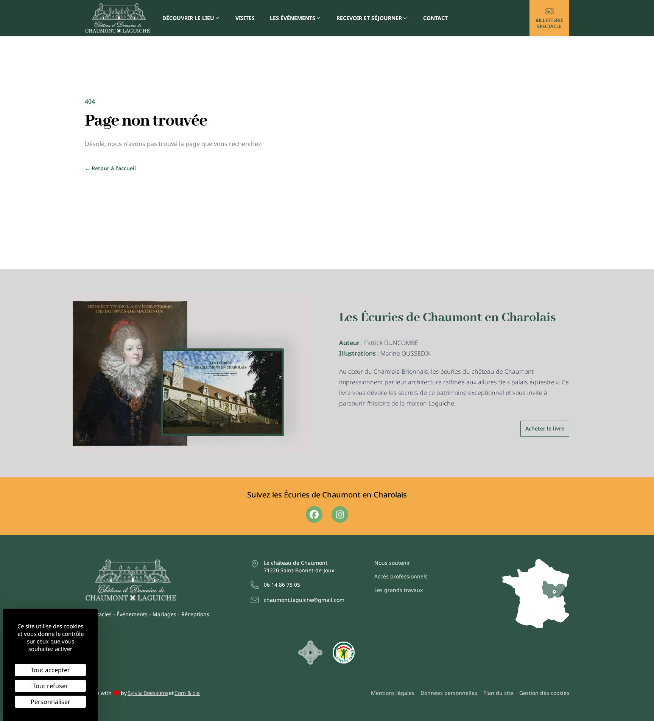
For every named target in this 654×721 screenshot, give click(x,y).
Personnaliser (50, 702)
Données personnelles (448, 692)
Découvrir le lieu (188, 18)
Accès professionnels (401, 576)
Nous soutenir (392, 562)
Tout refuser (50, 686)
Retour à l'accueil (110, 168)
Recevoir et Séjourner (369, 18)
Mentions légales (392, 692)
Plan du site (498, 692)
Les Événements (292, 18)
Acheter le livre (544, 428)
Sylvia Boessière (148, 692)
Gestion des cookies (544, 692)
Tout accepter (50, 670)
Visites (245, 18)
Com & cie (187, 692)
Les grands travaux (398, 590)
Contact (435, 18)
